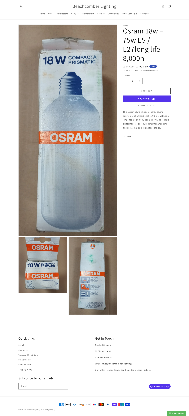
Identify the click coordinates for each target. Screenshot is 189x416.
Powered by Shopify (48, 410)
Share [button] (128, 136)
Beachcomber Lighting (32, 410)
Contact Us (23, 350)
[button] (21, 6)
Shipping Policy (25, 369)
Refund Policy (24, 364)
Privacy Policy (24, 360)
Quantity (126, 75)
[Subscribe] (65, 386)
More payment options (146, 105)
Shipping (137, 71)
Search (21, 345)
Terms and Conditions (28, 355)
